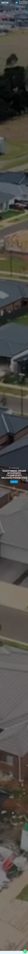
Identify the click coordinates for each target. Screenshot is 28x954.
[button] (17, 3)
